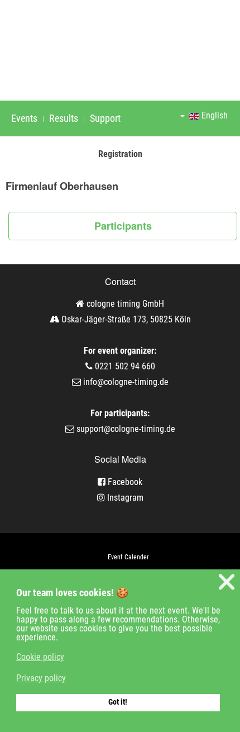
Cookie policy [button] (40, 657)
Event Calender (128, 557)
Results (63, 118)
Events (24, 118)
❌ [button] (227, 582)
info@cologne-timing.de (126, 382)
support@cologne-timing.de (125, 429)
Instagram (124, 497)
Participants (123, 225)
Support (105, 118)
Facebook (123, 482)
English (213, 115)
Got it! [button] (117, 702)
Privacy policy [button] (41, 678)
